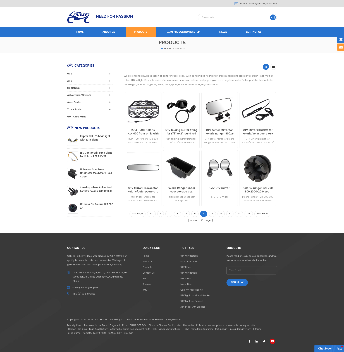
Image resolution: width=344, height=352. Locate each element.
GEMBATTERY (115, 333)
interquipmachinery (240, 329)
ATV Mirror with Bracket (192, 307)
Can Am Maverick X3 (191, 290)
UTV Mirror (185, 267)
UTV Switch (186, 278)
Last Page (262, 213)
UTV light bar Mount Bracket (195, 295)
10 (239, 213)
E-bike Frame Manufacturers (198, 329)
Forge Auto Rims (118, 325)
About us (108, 31)
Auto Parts (74, 102)
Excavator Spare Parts (95, 325)
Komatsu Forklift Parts (94, 333)
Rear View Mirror (188, 261)
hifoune (257, 329)
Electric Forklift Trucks (194, 325)
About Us (147, 261)
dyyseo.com (174, 319)
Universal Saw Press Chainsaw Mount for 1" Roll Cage (96, 173)
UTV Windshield (188, 273)
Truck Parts (74, 109)
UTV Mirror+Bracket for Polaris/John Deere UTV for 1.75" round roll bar (143, 190)
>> (248, 213)
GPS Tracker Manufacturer (166, 329)
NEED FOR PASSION (114, 16)
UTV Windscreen (189, 256)
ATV (69, 81)
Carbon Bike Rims (77, 329)
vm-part (128, 333)
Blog (145, 278)
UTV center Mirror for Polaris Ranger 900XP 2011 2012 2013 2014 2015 (219, 132)
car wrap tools (216, 325)
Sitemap (147, 284)
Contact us (254, 31)
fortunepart (221, 329)
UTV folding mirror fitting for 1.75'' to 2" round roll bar (181, 132)
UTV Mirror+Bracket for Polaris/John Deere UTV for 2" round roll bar (257, 132)
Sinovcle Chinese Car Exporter (165, 325)
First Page (137, 213)
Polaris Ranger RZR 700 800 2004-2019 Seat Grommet (258, 190)
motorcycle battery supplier (240, 325)
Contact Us (148, 273)
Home (79, 31)
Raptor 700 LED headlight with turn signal (95, 138)
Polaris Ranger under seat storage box (181, 190)
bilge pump (74, 333)
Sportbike (73, 88)
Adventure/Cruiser (79, 95)
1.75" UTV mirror (219, 188)
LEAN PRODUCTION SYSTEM (183, 31)
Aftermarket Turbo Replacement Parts (130, 329)
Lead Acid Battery (98, 329)
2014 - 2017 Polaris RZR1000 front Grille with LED (143, 132)
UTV (69, 74)
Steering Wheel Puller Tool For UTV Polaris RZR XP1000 (96, 189)
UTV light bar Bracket (191, 301)
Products (140, 31)
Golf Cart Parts (76, 117)
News (223, 31)
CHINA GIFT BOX (138, 325)
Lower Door (186, 284)
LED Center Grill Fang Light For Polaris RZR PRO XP (96, 154)
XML (145, 290)
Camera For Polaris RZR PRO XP (96, 206)
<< (151, 213)
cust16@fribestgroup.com (263, 3)
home (167, 48)
